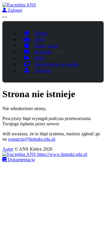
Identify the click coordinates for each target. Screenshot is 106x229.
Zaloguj (14, 10)
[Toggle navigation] (4, 17)
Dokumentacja (20, 159)
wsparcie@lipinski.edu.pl (31, 139)
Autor (7, 149)
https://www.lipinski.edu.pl (61, 154)
